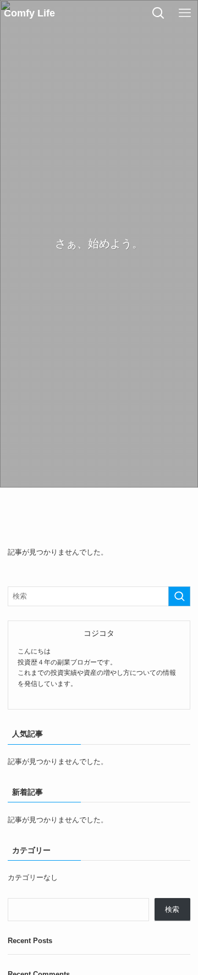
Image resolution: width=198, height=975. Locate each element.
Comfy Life (29, 13)
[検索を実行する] (179, 596)
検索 (172, 909)
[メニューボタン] (185, 13)
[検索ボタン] (158, 13)
